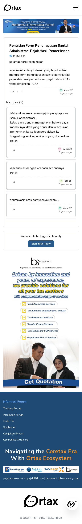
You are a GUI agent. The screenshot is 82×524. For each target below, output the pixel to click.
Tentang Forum (12, 408)
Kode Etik (8, 421)
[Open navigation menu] (75, 7)
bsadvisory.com (69, 478)
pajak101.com (35, 478)
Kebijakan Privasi (13, 433)
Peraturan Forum (13, 415)
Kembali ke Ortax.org (15, 439)
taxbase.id (52, 478)
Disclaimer (9, 427)
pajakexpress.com (14, 478)
